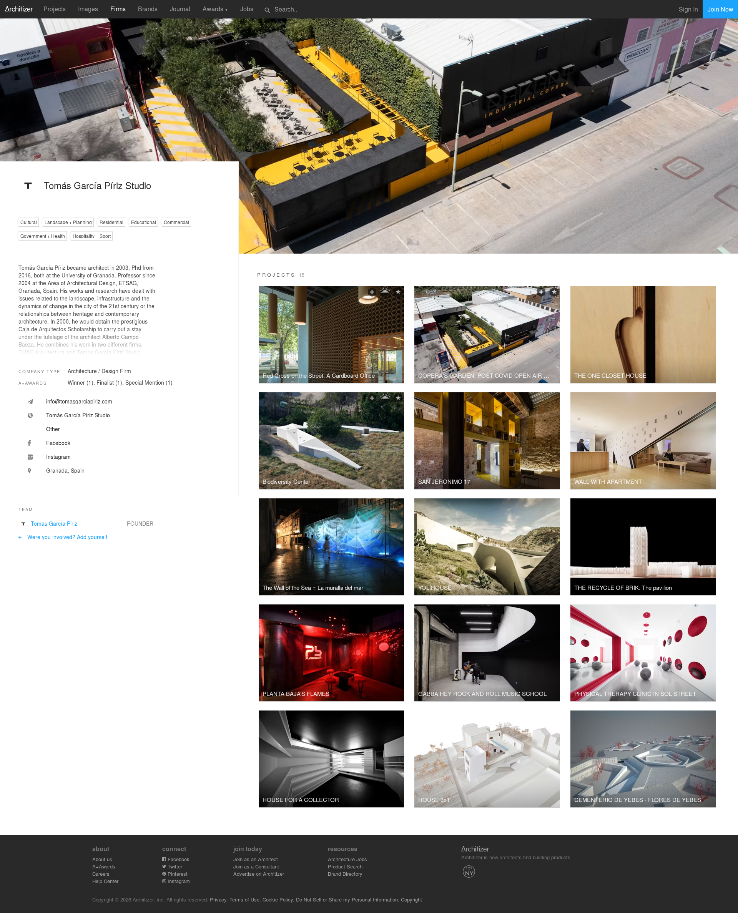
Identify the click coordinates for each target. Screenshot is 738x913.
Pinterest (177, 873)
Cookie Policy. (278, 899)
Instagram (178, 881)
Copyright (411, 899)
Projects (54, 8)
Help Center (105, 881)
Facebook (177, 859)
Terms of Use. (245, 899)
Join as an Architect (255, 859)
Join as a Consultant (256, 866)
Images (88, 8)
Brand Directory (345, 873)
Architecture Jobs (347, 859)
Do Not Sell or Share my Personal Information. (347, 899)
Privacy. (219, 899)
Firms (118, 8)
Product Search (345, 866)
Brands (148, 8)
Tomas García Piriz (54, 523)
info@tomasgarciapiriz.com (79, 401)
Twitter (174, 866)
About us (102, 859)
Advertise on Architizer (258, 873)
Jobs (246, 8)
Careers (101, 873)
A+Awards (103, 866)
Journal (180, 8)
